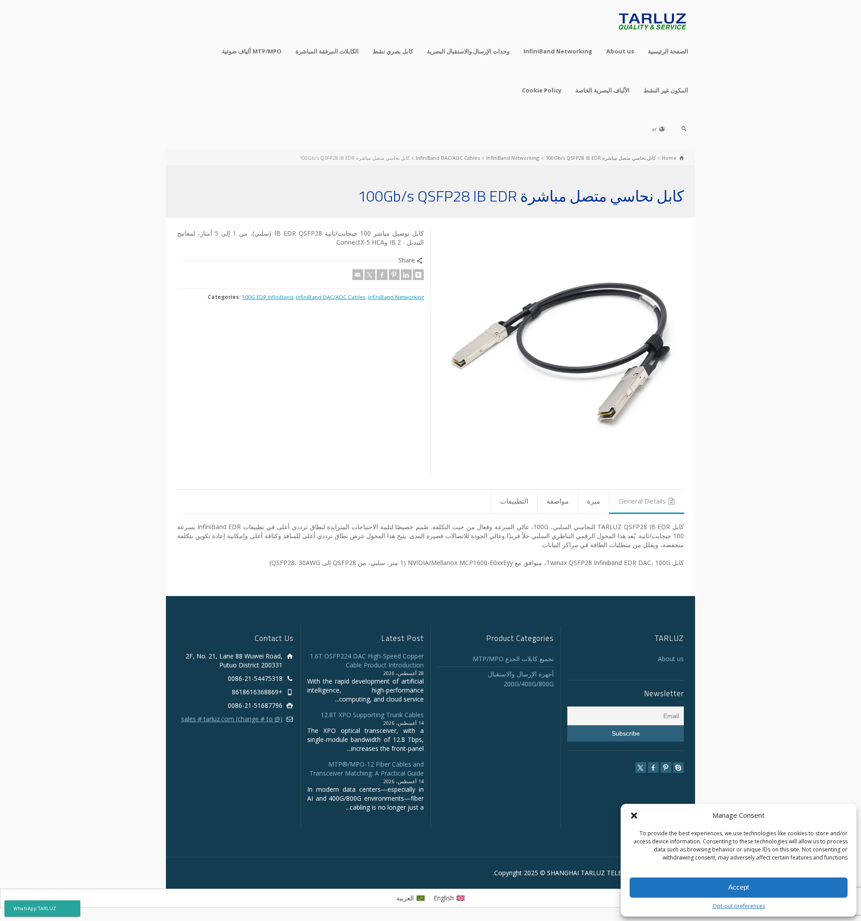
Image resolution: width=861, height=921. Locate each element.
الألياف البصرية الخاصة (602, 90)
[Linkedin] (406, 274)
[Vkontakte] (418, 274)
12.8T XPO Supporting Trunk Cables (372, 714)
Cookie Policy (541, 90)
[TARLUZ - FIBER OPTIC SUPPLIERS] (652, 21)
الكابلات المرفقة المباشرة (327, 51)
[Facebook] (382, 274)
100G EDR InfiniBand (267, 297)
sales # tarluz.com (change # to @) (232, 719)
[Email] (357, 274)
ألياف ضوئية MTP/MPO (252, 51)
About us (620, 51)
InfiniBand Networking (557, 51)
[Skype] (678, 767)
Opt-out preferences (739, 906)
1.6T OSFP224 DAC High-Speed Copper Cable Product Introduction (367, 660)
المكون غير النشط (666, 90)
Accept (738, 887)
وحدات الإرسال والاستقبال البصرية (468, 51)
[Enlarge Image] (560, 352)
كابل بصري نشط (393, 51)
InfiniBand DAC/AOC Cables (330, 297)
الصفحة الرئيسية (668, 51)
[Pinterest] (394, 274)
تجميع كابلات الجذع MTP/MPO (513, 658)
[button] (634, 815)
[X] (370, 274)
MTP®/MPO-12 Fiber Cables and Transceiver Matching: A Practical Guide (366, 768)
